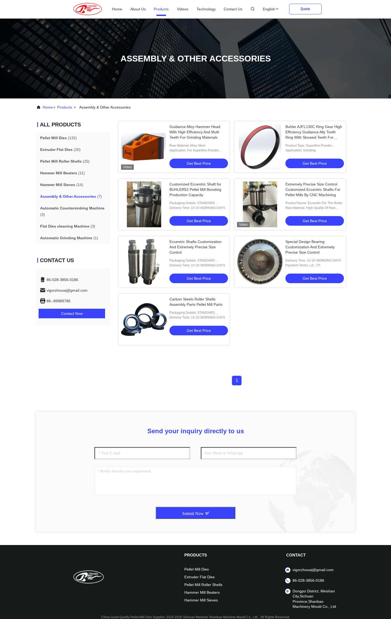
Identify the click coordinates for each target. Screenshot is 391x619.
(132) (58, 138)
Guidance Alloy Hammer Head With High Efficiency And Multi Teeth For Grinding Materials (194, 132)
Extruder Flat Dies (199, 577)
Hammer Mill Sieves (201, 600)
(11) (62, 173)
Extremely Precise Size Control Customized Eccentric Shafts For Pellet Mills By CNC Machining (312, 189)
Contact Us (233, 9)
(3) (72, 211)
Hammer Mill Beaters (202, 592)
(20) (60, 149)
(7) (71, 196)
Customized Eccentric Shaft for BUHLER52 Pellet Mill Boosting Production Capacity (195, 189)
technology (206, 9)
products (161, 9)
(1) (69, 238)
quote (305, 9)
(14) (61, 185)
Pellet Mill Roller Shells (203, 585)
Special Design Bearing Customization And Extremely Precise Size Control (310, 247)
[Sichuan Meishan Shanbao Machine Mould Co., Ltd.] (87, 9)
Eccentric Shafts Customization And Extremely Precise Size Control (195, 247)
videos (182, 9)
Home (117, 9)
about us (138, 9)
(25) (65, 161)
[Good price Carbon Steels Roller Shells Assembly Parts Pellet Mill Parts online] (144, 319)
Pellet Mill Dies (196, 569)
